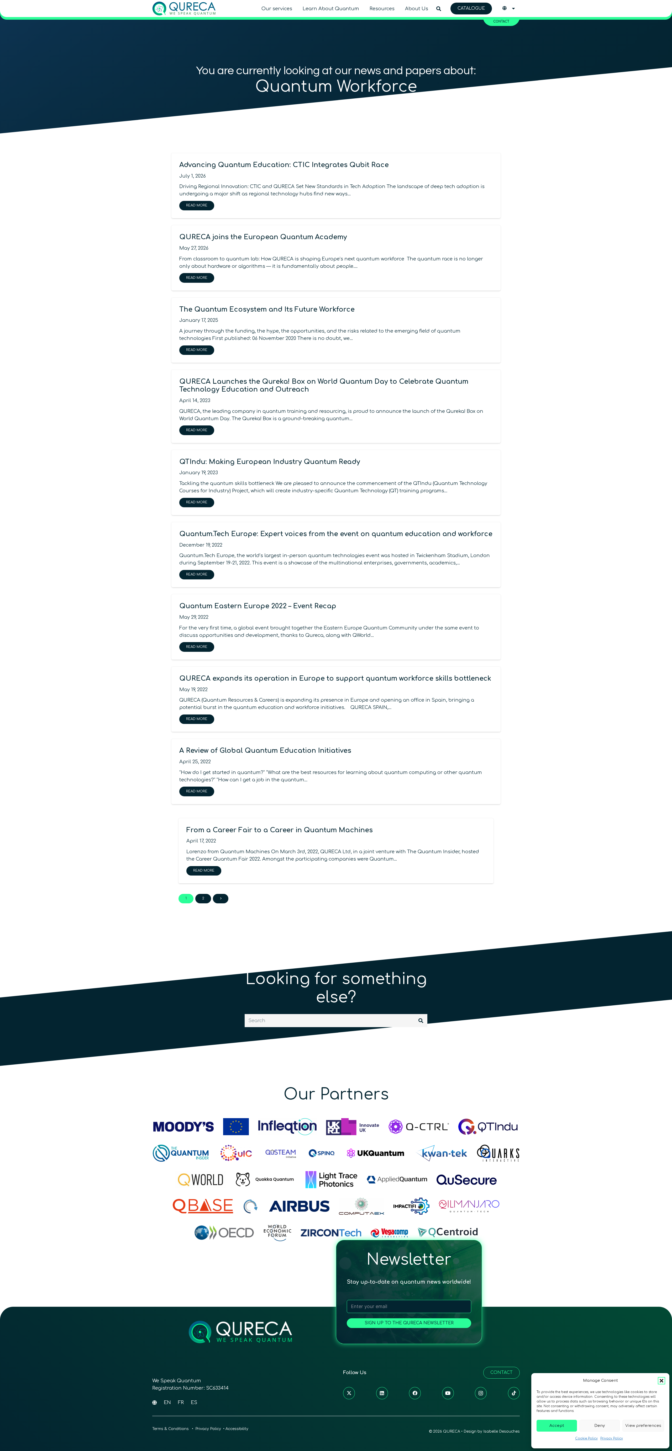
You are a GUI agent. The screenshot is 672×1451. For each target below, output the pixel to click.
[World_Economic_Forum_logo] (277, 1232)
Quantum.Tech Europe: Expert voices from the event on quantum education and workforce (335, 534)
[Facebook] (415, 1393)
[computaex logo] (361, 1206)
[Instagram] (481, 1393)
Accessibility (236, 1429)
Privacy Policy (611, 1438)
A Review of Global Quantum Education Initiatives (265, 750)
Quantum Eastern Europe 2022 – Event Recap (257, 606)
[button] (661, 1380)
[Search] (420, 1020)
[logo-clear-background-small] (184, 8)
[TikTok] (514, 1393)
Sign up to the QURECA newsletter (409, 1323)
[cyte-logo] (251, 1206)
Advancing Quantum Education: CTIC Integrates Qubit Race (284, 165)
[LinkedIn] (382, 1393)
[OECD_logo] (224, 1232)
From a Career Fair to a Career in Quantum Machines (279, 830)
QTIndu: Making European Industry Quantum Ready (269, 462)
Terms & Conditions (171, 1429)
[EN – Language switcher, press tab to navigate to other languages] (509, 8)
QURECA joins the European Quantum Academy (263, 237)
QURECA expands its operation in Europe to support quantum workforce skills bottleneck (335, 678)
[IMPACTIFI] (411, 1206)
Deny (599, 1425)
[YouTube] (448, 1393)
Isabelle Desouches (501, 1431)
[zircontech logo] (331, 1232)
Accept (556, 1425)
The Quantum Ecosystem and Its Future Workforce (267, 309)
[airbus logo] (299, 1206)
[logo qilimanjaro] (469, 1206)
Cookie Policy (586, 1438)
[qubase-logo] (203, 1206)
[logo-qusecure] (467, 1179)
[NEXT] (220, 898)
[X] (349, 1393)
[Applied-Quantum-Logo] (397, 1179)
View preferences (643, 1425)
